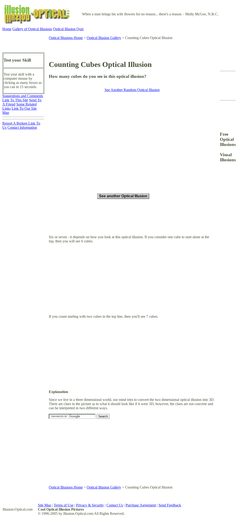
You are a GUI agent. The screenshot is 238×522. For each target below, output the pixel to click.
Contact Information (22, 127)
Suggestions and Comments (22, 96)
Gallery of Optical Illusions (32, 29)
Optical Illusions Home (66, 38)
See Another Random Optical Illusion (132, 90)
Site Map (44, 505)
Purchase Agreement (141, 505)
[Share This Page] (207, 60)
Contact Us (114, 505)
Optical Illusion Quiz (68, 29)
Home (6, 29)
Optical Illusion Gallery (104, 38)
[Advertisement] (123, 48)
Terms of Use (63, 505)
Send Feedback (170, 505)
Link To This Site (15, 100)
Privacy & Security (90, 505)
